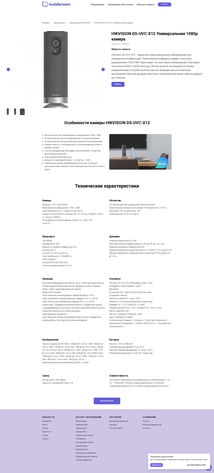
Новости (146, 421)
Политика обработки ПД (152, 425)
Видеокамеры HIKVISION (80, 23)
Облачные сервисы (146, 4)
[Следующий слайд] (103, 69)
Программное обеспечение (120, 4)
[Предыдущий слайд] (8, 69)
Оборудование (97, 4)
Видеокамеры (59, 23)
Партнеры (113, 425)
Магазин (45, 23)
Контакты (146, 428)
